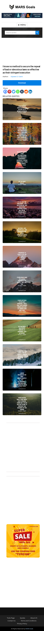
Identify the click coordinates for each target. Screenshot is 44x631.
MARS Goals (29, 629)
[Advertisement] (22, 447)
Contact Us (11, 621)
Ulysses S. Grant (17, 77)
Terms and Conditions (28, 621)
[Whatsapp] (18, 91)
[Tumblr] (22, 91)
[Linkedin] (30, 91)
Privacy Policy (22, 623)
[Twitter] (13, 91)
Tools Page (11, 618)
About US (33, 618)
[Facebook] (5, 91)
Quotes (22, 618)
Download (22, 83)
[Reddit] (26, 91)
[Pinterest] (9, 91)
